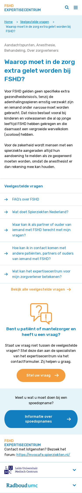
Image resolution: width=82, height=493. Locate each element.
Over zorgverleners (42, 50)
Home (8, 22)
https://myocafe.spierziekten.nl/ (43, 455)
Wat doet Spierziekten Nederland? (40, 212)
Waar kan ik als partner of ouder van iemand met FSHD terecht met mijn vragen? (41, 230)
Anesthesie (45, 45)
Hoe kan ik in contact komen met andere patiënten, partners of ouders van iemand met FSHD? (42, 253)
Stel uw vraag (38, 375)
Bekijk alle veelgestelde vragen (38, 289)
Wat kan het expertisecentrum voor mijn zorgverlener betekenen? (41, 274)
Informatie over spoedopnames (38, 418)
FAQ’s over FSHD (25, 199)
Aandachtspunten (19, 45)
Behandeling (14, 50)
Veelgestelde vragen (34, 22)
